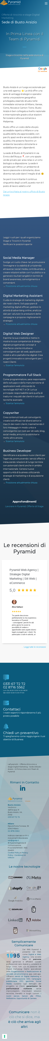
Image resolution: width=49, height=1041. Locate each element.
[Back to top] (41, 1033)
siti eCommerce (21, 974)
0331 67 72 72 (14, 684)
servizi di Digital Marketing (27, 976)
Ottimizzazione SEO (21, 979)
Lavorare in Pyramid (15, 506)
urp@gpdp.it (13, 840)
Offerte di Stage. (35, 506)
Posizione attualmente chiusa (20, 286)
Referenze (11, 998)
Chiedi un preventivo (20, 733)
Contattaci (12, 709)
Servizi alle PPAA (31, 996)
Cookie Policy (14, 853)
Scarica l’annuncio (13, 365)
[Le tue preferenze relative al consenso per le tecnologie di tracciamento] (4, 1036)
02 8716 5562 (14, 687)
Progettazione (17, 971)
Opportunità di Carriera (26, 998)
